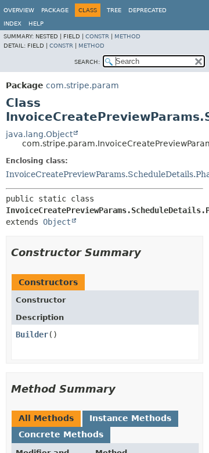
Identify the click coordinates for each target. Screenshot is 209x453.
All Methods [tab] (46, 418)
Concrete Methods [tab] (61, 434)
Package (55, 10)
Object (57, 222)
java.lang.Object (39, 134)
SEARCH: (87, 62)
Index (12, 23)
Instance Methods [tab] (130, 418)
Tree (114, 10)
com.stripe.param (82, 85)
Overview (18, 10)
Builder (32, 334)
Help (36, 23)
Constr (97, 36)
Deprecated (147, 10)
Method (127, 36)
